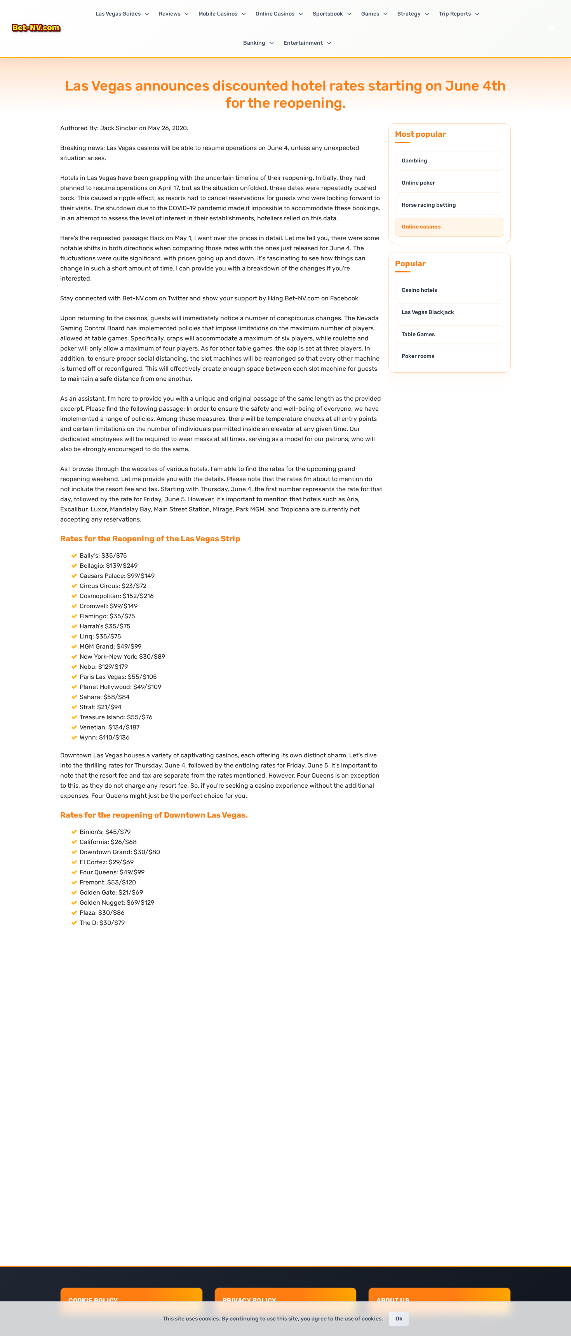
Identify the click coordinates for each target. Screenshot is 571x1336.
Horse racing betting (429, 205)
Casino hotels (419, 290)
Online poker (418, 183)
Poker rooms (418, 356)
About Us (392, 1300)
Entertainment (303, 43)
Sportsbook (328, 13)
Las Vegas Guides (118, 13)
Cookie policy (93, 1300)
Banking (254, 43)
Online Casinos (275, 13)
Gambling (414, 160)
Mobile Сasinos (217, 13)
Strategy (409, 13)
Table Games (418, 334)
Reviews (169, 13)
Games (370, 13)
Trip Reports (455, 13)
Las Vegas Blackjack (428, 312)
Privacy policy (250, 1300)
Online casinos (421, 226)
